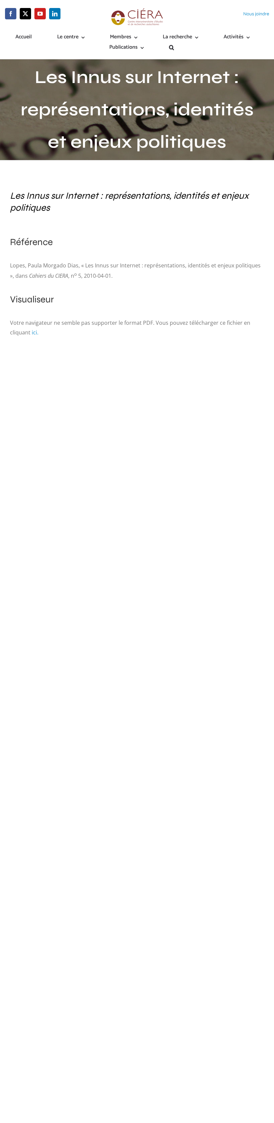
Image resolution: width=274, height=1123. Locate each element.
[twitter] (25, 13)
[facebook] (10, 13)
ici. (35, 332)
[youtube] (40, 13)
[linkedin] (54, 13)
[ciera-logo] (137, 10)
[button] (171, 48)
